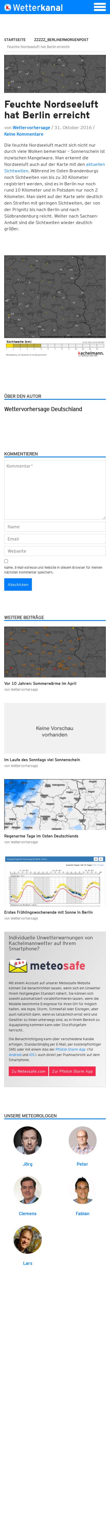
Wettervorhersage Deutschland (43, 409)
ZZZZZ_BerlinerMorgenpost (61, 40)
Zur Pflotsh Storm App (72, 1071)
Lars (27, 1263)
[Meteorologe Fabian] (83, 1189)
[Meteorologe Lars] (28, 1239)
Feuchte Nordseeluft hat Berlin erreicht (51, 109)
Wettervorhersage (31, 127)
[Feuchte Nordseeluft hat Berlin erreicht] (55, 74)
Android (15, 1055)
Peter (82, 1164)
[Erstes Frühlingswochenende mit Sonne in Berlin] (55, 880)
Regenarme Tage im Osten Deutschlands (41, 836)
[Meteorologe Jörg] (28, 1140)
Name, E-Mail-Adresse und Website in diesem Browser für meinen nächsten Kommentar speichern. (53, 569)
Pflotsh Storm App (70, 1049)
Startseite (15, 40)
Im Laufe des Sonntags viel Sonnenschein (42, 759)
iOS (32, 1055)
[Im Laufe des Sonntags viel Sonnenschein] (55, 728)
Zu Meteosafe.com (28, 1071)
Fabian (82, 1213)
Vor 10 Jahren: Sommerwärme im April (40, 683)
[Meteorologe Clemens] (28, 1189)
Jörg (27, 1164)
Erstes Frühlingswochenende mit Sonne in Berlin (48, 912)
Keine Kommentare (23, 134)
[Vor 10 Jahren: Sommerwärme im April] (55, 652)
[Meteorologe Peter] (83, 1140)
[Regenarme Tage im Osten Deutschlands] (55, 804)
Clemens (27, 1213)
